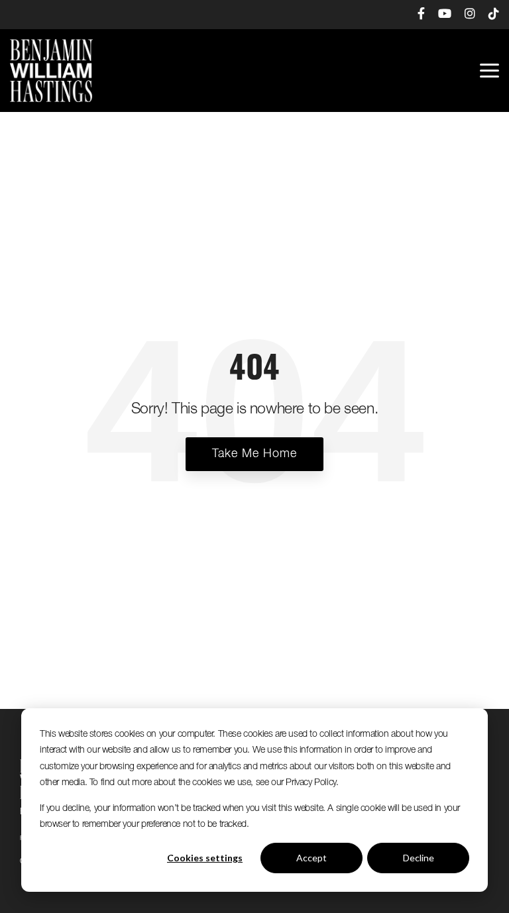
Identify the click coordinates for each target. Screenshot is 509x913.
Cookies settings (205, 857)
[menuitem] (414, 14)
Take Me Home (254, 454)
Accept (311, 857)
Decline (418, 857)
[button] (489, 70)
